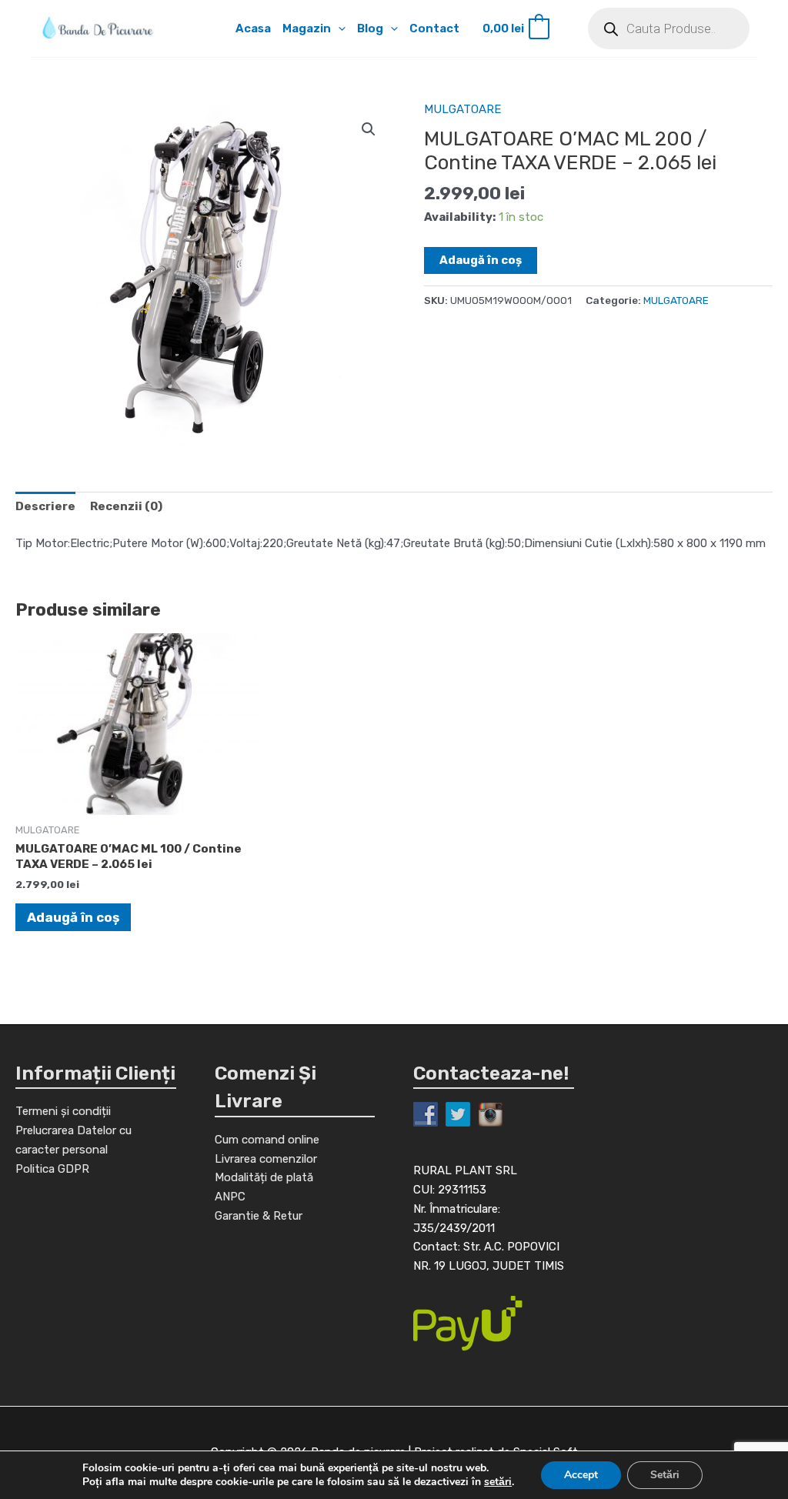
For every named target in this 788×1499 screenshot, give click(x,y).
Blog (370, 28)
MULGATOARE (462, 109)
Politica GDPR (52, 1169)
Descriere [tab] (45, 506)
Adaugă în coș (480, 260)
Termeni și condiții (63, 1111)
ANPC (230, 1197)
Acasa (253, 28)
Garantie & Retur (258, 1216)
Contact (434, 28)
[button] (338, 28)
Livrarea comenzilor (266, 1159)
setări (498, 1482)
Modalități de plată (264, 1177)
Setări (664, 1474)
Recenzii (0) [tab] (126, 506)
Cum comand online (267, 1140)
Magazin (306, 28)
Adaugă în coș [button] (73, 917)
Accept (581, 1474)
